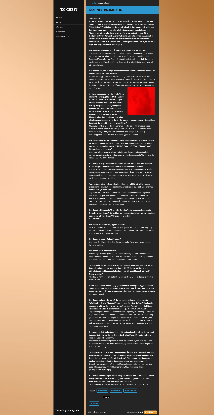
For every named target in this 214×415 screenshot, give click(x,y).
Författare (102, 390)
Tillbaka (94, 403)
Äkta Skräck (130, 390)
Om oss (58, 22)
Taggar (92, 391)
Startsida (59, 17)
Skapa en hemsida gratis (135, 412)
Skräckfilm (116, 390)
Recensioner (60, 32)
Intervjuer (59, 27)
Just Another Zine (62, 36)
